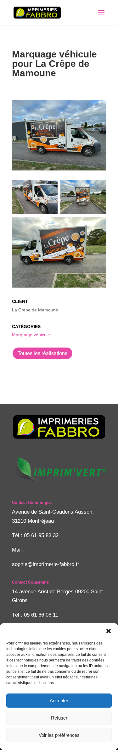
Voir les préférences (59, 735)
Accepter (59, 700)
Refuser (59, 717)
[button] (108, 631)
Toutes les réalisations (42, 353)
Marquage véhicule (31, 334)
